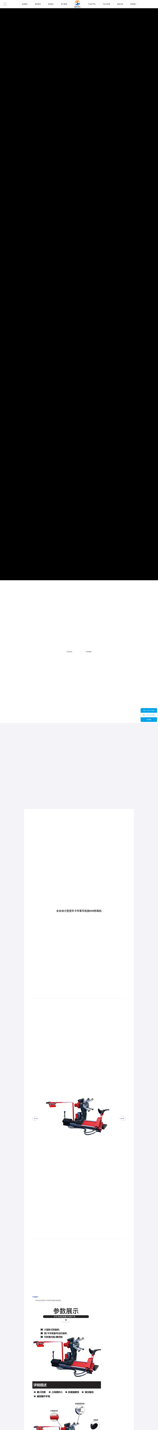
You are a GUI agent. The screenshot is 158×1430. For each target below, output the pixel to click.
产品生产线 (91, 4)
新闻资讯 (38, 4)
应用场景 (89, 651)
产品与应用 (106, 4)
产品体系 (69, 651)
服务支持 (120, 4)
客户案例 (64, 4)
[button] (34, 1118)
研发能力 (51, 4)
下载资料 (148, 719)
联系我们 (133, 4)
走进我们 (25, 4)
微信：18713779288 (149, 715)
